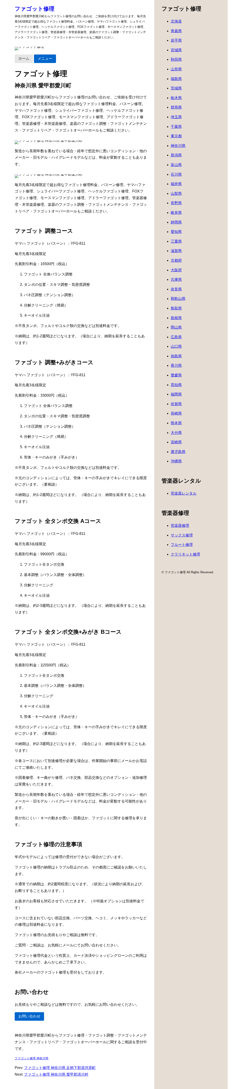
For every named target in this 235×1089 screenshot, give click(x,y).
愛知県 (176, 232)
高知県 (176, 385)
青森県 (176, 31)
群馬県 (176, 107)
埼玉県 (176, 117)
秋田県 (176, 59)
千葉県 (176, 127)
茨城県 (176, 88)
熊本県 (176, 423)
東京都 (176, 136)
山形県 (176, 69)
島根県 (176, 318)
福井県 (176, 184)
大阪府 (176, 270)
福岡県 (176, 394)
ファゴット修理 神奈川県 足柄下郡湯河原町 (60, 1068)
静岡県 (176, 222)
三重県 (176, 241)
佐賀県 (176, 404)
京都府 (176, 260)
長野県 (176, 203)
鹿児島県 (178, 452)
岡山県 (176, 327)
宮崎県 (176, 442)
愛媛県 (176, 375)
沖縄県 (176, 461)
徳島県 (176, 356)
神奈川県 (178, 146)
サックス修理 (182, 535)
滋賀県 (176, 251)
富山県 (176, 165)
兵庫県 (176, 279)
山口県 (176, 346)
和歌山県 (178, 299)
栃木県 (176, 98)
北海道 (176, 21)
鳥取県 (176, 308)
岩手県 (176, 40)
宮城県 (176, 50)
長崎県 (176, 413)
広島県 (176, 337)
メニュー (45, 58)
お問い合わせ (29, 1016)
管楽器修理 (180, 525)
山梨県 (176, 193)
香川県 (176, 365)
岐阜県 (176, 213)
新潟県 (176, 155)
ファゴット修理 (34, 9)
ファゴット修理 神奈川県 (31, 1058)
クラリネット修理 (185, 554)
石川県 (176, 174)
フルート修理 (182, 545)
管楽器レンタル (183, 493)
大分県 (176, 433)
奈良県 (176, 289)
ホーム (23, 58)
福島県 (176, 79)
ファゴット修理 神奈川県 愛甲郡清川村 (56, 1074)
